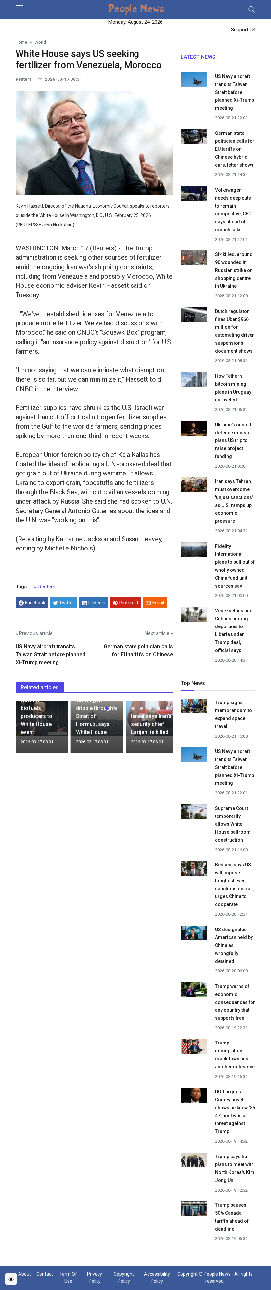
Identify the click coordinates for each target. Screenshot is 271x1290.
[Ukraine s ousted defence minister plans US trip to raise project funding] (194, 428)
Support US (242, 30)
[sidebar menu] (19, 9)
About (24, 1274)
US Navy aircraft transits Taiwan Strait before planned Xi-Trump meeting (50, 654)
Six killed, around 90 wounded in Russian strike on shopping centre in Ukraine (233, 270)
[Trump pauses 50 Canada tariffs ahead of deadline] (194, 1210)
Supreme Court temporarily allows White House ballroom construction (233, 824)
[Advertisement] (94, 813)
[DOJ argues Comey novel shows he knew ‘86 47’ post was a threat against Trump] (194, 1096)
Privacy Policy (94, 1277)
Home (21, 42)
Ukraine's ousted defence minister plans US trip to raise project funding (233, 440)
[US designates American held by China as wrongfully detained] (194, 934)
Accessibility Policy (157, 1277)
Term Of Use (68, 1277)
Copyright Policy (124, 1277)
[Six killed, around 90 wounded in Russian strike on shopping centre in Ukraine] (194, 259)
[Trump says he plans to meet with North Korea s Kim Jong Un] (194, 1161)
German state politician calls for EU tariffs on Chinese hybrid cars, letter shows (234, 149)
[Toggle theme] (11, 1279)
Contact (44, 1274)
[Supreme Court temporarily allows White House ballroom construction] (194, 813)
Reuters (46, 586)
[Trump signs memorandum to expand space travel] (194, 707)
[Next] (161, 729)
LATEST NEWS (198, 57)
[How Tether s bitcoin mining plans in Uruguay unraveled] (194, 380)
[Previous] (26, 729)
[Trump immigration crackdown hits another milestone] (194, 1047)
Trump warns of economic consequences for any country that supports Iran (235, 1002)
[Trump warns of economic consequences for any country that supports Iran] (194, 991)
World (40, 42)
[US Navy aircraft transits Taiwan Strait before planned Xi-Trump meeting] (194, 81)
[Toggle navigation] (251, 9)
